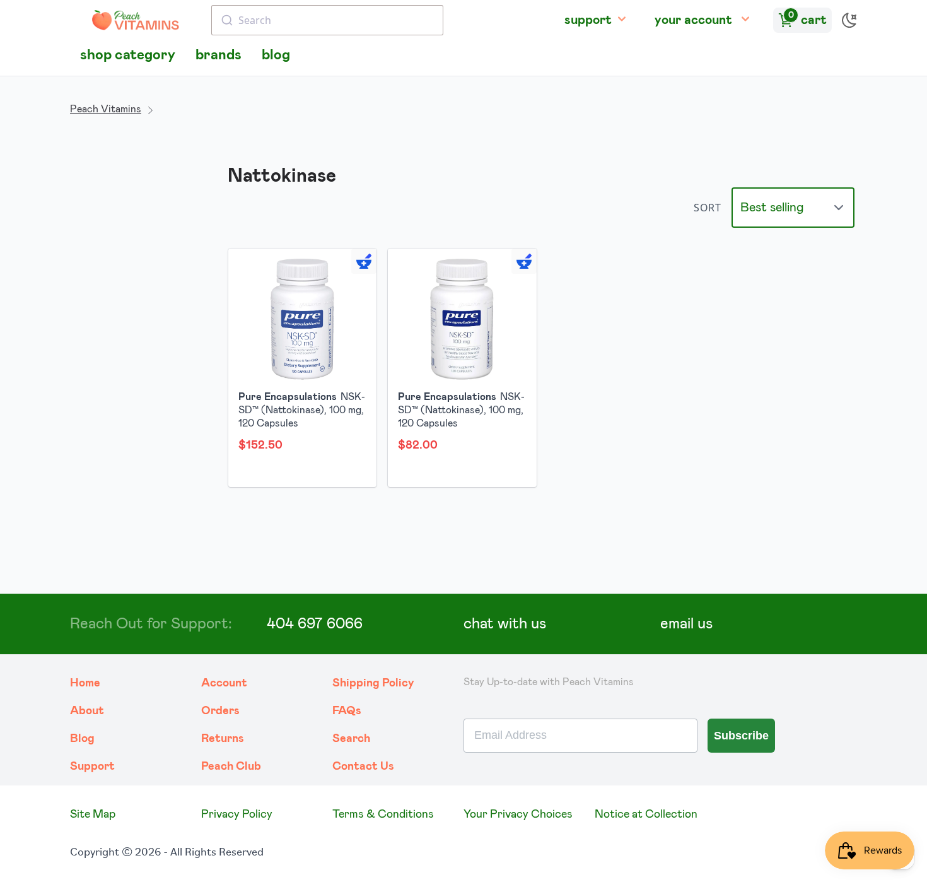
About (87, 711)
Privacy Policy (236, 814)
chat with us (505, 624)
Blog (82, 738)
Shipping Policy (373, 683)
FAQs (346, 711)
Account (224, 683)
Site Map (92, 814)
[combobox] (327, 20)
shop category (127, 55)
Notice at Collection (646, 814)
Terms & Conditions (383, 814)
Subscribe (741, 735)
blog (276, 55)
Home (85, 683)
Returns (222, 738)
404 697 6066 (315, 624)
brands (218, 55)
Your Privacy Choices (518, 814)
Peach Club (231, 766)
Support (92, 766)
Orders (220, 711)
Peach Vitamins (105, 109)
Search (351, 738)
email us (686, 624)
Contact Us (363, 766)
